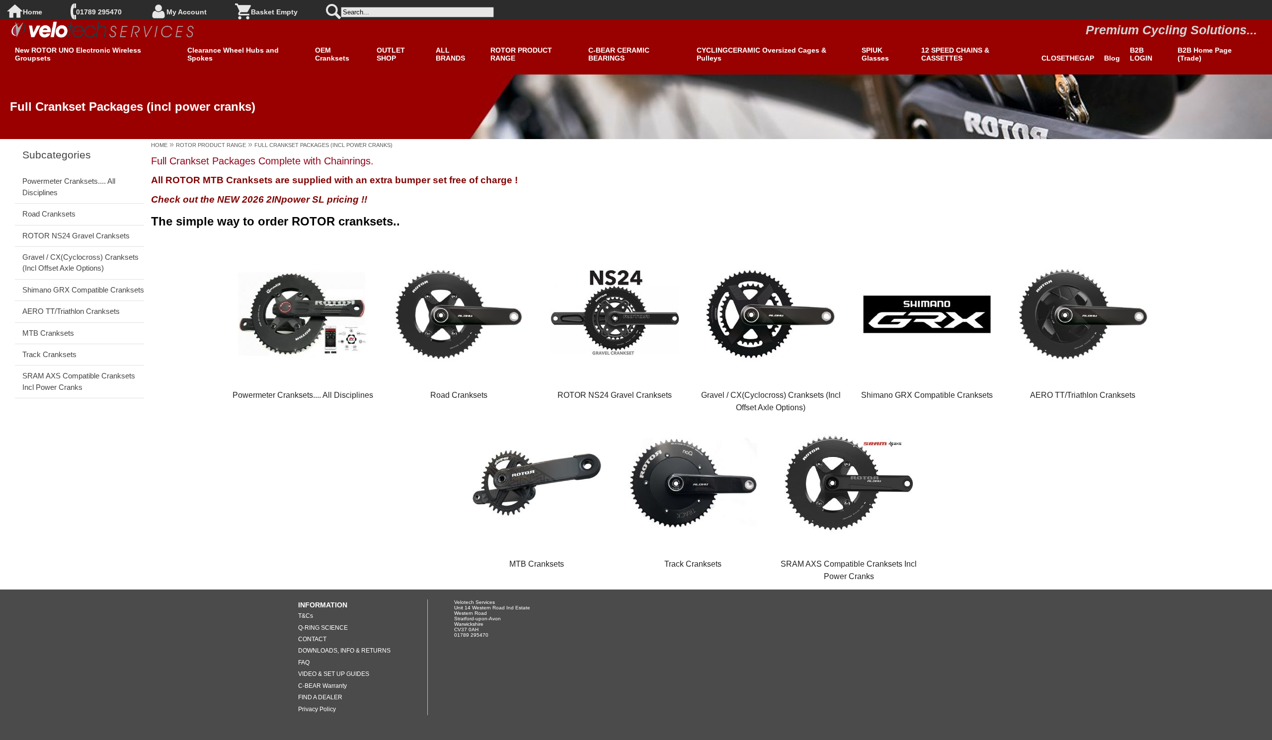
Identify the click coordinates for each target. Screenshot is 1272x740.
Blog (1112, 58)
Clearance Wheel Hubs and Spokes (233, 54)
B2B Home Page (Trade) (1205, 54)
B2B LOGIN (1141, 54)
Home (32, 12)
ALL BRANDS (450, 54)
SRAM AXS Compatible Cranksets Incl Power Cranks (78, 381)
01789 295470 (99, 12)
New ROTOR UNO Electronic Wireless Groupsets (78, 54)
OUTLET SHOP (391, 54)
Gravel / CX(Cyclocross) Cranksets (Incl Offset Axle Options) (80, 262)
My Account (186, 12)
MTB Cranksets (48, 333)
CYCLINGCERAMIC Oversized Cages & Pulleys (761, 54)
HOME (159, 145)
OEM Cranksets (332, 54)
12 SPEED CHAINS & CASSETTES (955, 54)
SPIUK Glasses (875, 54)
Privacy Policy (317, 709)
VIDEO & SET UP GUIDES (333, 673)
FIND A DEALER (320, 697)
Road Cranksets (49, 214)
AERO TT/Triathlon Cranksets (71, 311)
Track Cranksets (49, 354)
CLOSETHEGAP (1067, 58)
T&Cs (305, 615)
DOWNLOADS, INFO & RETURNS (344, 650)
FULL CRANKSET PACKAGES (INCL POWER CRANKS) (323, 145)
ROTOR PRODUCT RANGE (521, 54)
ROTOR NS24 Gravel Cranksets (76, 235)
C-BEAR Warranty (322, 685)
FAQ (304, 662)
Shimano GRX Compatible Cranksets (83, 290)
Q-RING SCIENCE (323, 627)
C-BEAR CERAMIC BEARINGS (618, 54)
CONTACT (312, 639)
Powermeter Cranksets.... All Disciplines (68, 186)
